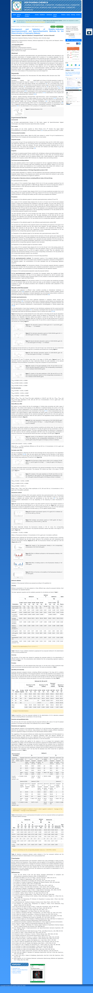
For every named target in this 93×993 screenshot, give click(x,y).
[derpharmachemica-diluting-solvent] (18, 565)
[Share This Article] (68, 65)
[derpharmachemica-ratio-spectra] (18, 422)
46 (25, 454)
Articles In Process (27, 15)
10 (25, 91)
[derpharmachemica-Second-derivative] (18, 342)
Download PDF (60, 26)
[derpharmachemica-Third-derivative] (18, 354)
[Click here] (77, 43)
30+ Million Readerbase (74, 40)
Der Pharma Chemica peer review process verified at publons (73, 88)
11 (26, 91)
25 (62, 102)
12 (43, 92)
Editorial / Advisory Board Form (19, 969)
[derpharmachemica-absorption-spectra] (18, 327)
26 (17, 105)
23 (55, 98)
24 (46, 101)
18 (44, 92)
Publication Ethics (16, 972)
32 (52, 311)
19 (34, 94)
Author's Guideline (16, 971)
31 (30, 309)
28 (22, 301)
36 (54, 311)
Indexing (73, 14)
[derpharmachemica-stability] (18, 574)
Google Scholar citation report (72, 68)
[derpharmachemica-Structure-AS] (18, 111)
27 (42, 130)
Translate (73, 37)
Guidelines (42, 14)
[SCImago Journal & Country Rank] (73, 53)
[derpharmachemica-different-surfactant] (18, 556)
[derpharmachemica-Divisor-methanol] (18, 438)
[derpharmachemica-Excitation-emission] (18, 522)
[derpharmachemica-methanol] (18, 335)
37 (45, 411)
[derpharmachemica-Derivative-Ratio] (18, 462)
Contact (78, 14)
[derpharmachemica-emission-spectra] (18, 513)
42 (23, 454)
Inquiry (68, 14)
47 (54, 498)
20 (35, 94)
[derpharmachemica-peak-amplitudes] (18, 367)
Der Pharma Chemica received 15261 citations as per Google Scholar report (72, 74)
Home (14, 14)
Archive (37, 14)
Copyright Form (16, 968)
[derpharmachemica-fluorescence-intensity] (18, 547)
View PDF (53, 26)
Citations (63, 14)
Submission (49, 14)
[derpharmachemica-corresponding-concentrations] (18, 375)
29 (12, 305)
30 (14, 305)
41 (46, 411)
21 (54, 98)
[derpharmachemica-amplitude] (18, 475)
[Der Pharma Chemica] (17, 5)
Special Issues (55, 15)
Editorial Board (19, 15)
